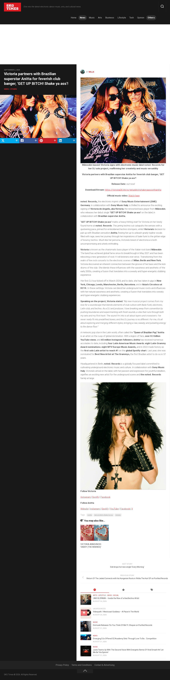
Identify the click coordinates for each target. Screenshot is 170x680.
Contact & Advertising (104, 665)
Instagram (85, 497)
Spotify (95, 497)
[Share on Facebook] (28, 140)
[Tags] (151, 590)
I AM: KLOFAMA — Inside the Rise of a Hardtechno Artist (116, 598)
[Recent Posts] (94, 590)
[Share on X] (9, 140)
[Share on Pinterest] (48, 140)
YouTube (114, 508)
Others (151, 17)
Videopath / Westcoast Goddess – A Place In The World (116, 612)
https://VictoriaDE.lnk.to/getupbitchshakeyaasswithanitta (133, 189)
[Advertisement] (85, 44)
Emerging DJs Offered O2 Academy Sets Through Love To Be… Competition (124, 639)
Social (116, 595)
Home (73, 17)
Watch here (134, 195)
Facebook (105, 497)
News (82, 17)
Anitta (90, 515)
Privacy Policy (62, 665)
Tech (131, 17)
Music (92, 17)
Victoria (118, 515)
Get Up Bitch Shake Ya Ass (103, 515)
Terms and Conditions (82, 665)
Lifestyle (122, 17)
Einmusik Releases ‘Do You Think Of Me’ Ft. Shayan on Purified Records (122, 625)
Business (109, 17)
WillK (91, 72)
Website (84, 508)
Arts (100, 17)
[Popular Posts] (123, 590)
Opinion (140, 17)
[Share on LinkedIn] (67, 140)
